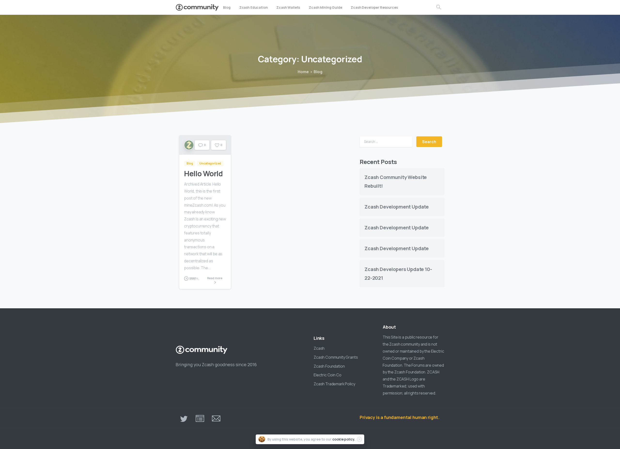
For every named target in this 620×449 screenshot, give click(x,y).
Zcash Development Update (396, 207)
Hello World (203, 173)
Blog (318, 71)
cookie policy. (343, 439)
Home (303, 71)
